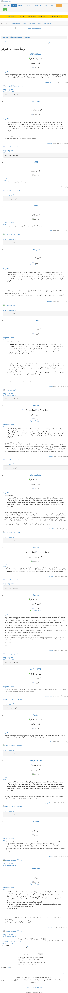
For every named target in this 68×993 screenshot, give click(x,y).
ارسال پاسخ (13, 41)
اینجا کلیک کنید (9, 16)
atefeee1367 (35, 53)
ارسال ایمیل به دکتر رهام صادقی (34, 987)
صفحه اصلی (7, 5)
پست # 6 (18, 459)
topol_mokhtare (35, 760)
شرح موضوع (20, 86)
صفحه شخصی (28, 5)
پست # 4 (18, 305)
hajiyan (36, 405)
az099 (35, 161)
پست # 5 (18, 390)
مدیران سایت (32, 23)
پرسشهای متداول (16, 23)
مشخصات (11, 71)
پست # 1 (18, 146)
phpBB (8, 967)
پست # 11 (19, 745)
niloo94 (36, 821)
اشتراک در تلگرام (7, 91)
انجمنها (14, 5)
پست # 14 (19, 931)
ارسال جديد (5, 41)
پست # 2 (18, 190)
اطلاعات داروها (37, 5)
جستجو (20, 5)
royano (36, 547)
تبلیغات (45, 5)
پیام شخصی (6, 71)
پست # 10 (19, 699)
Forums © (65, 974)
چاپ (20, 41)
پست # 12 (19, 806)
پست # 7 (18, 532)
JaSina (36, 594)
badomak (36, 101)
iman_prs (36, 249)
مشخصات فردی (47, 23)
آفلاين (4, 72)
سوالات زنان (27, 37)
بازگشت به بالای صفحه (9, 89)
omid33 (36, 205)
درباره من (52, 5)
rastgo (35, 714)
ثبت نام (59, 5)
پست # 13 (19, 860)
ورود (5, 10)
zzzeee (36, 320)
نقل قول (14, 91)
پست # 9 (18, 653)
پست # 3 (18, 234)
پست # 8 (18, 579)
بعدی (52, 43)
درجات (39, 23)
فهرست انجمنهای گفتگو (16, 37)
